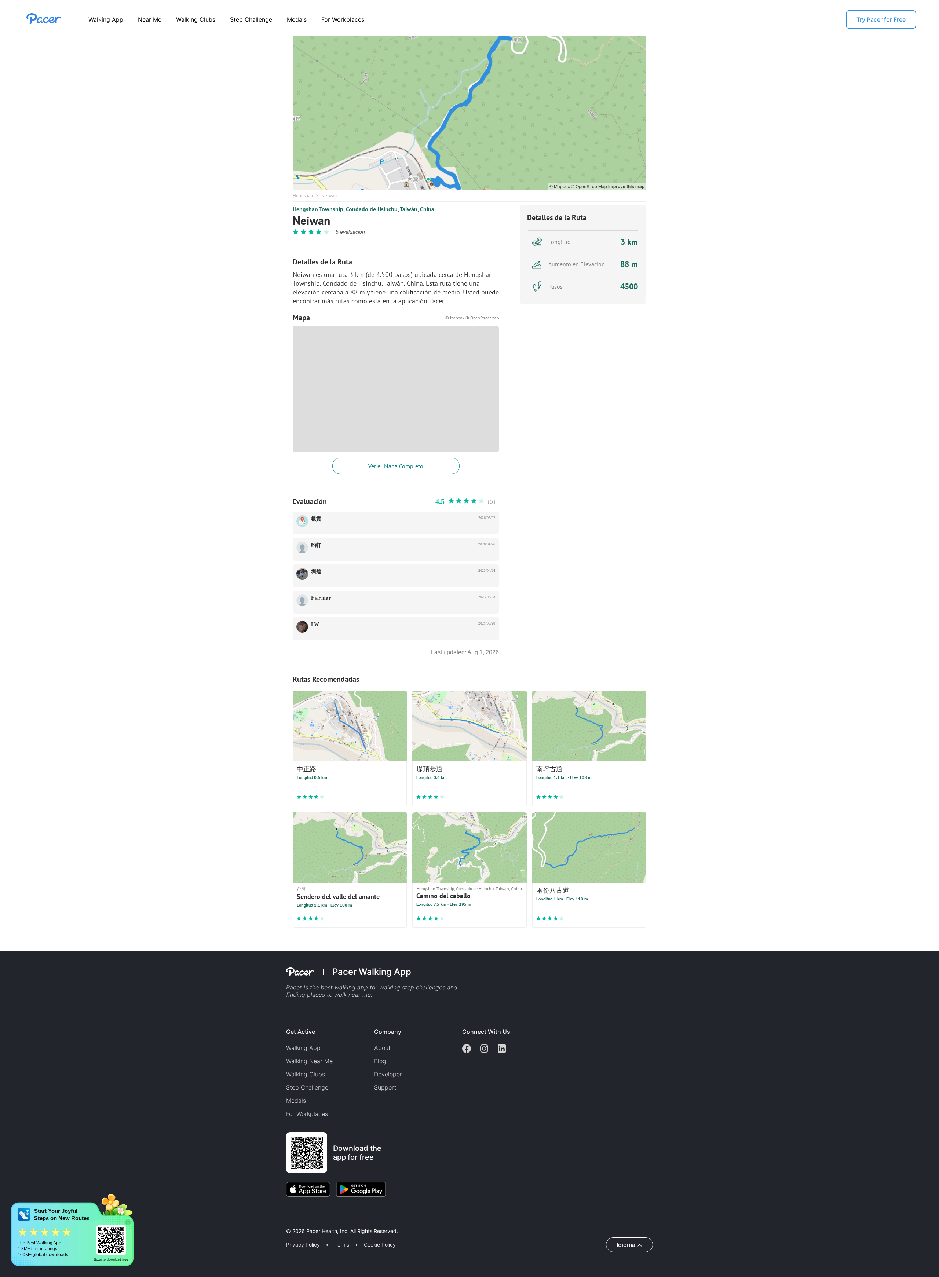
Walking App (105, 19)
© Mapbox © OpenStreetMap (472, 318)
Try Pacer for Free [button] (881, 19)
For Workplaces (342, 19)
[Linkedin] (501, 1049)
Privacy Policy (303, 1245)
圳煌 (316, 571)
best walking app (345, 987)
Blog (380, 1061)
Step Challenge (251, 19)
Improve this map (626, 186)
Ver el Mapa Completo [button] (395, 466)
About (382, 1047)
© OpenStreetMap (589, 186)
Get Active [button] (300, 1031)
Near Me (149, 19)
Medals (297, 19)
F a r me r (321, 598)
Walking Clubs (195, 19)
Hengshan (303, 196)
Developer (388, 1074)
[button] (128, 1222)
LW (315, 624)
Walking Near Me (309, 1061)
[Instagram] (484, 1049)
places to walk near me (339, 994)
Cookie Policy (380, 1245)
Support (385, 1087)
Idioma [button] (626, 1244)
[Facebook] (466, 1049)
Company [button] (387, 1031)
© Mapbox (560, 186)
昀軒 (316, 545)
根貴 (316, 519)
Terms (342, 1245)
